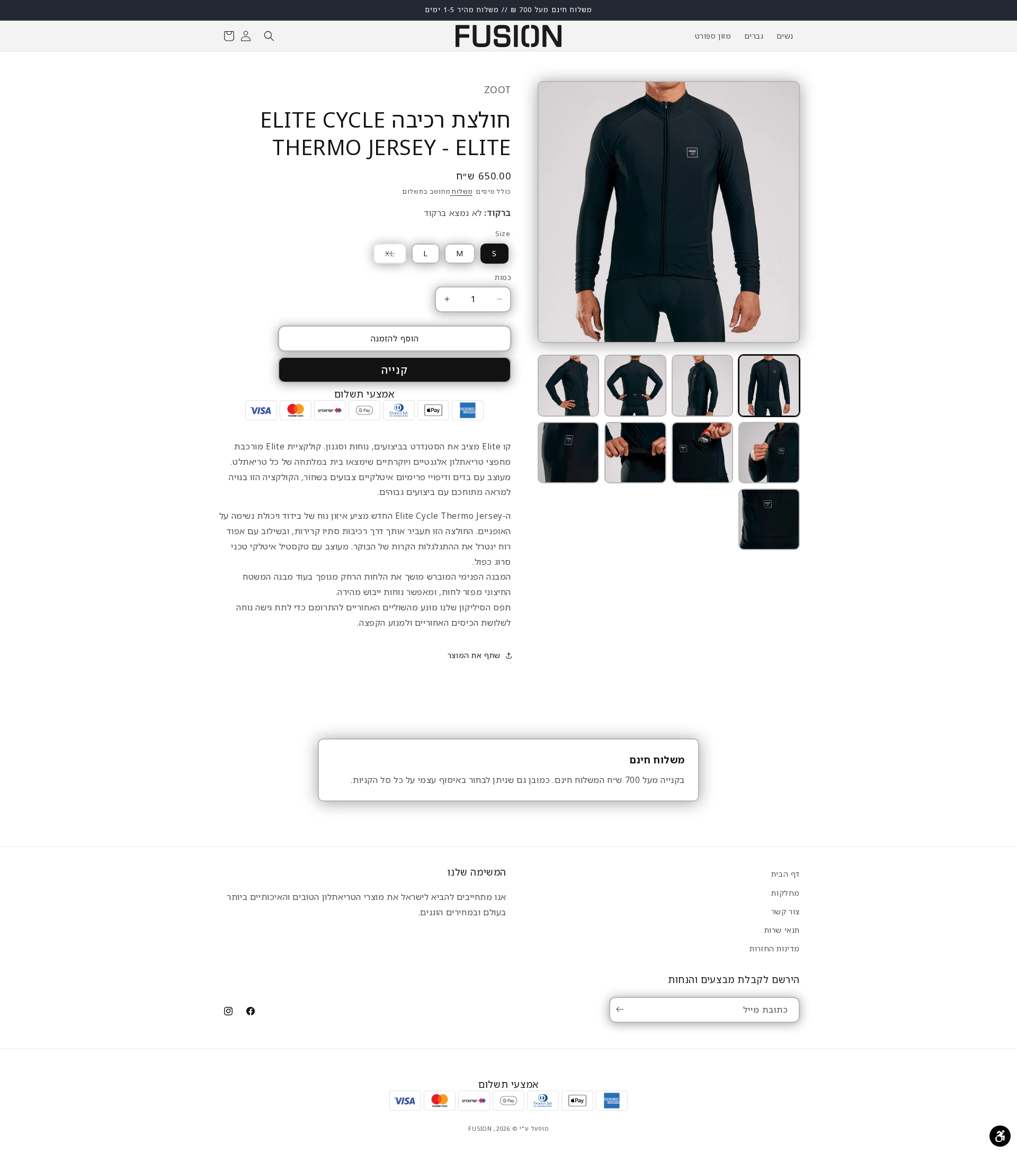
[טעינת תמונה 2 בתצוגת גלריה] (702, 385)
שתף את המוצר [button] (474, 655)
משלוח (461, 191)
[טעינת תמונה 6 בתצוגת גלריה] (702, 452)
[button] (269, 36)
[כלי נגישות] (1000, 1136)
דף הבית (785, 874)
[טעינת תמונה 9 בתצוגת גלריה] (769, 519)
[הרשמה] (622, 1009)
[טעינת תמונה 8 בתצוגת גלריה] (568, 452)
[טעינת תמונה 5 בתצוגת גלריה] (769, 452)
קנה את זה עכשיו (394, 370)
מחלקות (785, 892)
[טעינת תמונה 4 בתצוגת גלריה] (568, 385)
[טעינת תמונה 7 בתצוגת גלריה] (635, 452)
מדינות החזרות (775, 948)
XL (384, 256)
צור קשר (785, 911)
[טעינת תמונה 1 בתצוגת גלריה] (769, 385)
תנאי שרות (782, 929)
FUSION (480, 1128)
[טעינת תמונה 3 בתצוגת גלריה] (635, 385)
